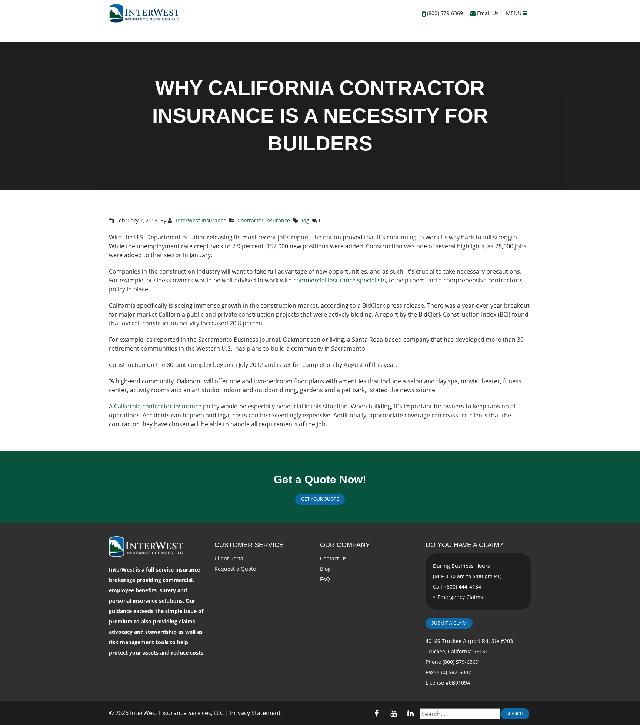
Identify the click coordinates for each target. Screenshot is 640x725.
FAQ (325, 579)
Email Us (487, 13)
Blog (325, 568)
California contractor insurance (157, 406)
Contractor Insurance (263, 220)
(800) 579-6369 (445, 13)
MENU (514, 13)
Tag (305, 220)
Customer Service (249, 545)
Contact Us (333, 558)
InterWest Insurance (200, 220)
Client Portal (229, 558)
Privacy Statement (255, 713)
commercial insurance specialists (339, 280)
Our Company (345, 545)
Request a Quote (235, 568)
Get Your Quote (320, 499)
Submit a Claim (449, 623)
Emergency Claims (460, 596)
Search (514, 714)
